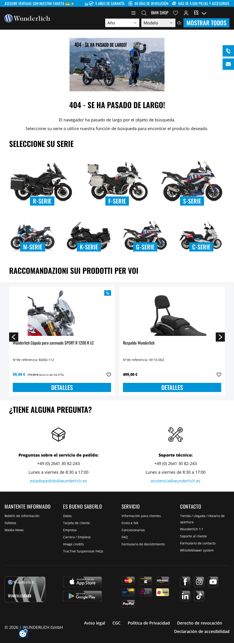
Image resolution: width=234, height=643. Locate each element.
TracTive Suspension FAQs (83, 551)
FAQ (125, 537)
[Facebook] (185, 582)
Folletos (10, 523)
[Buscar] (144, 12)
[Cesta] (226, 12)
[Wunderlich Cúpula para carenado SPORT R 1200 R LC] (62, 313)
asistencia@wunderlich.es (175, 481)
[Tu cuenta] (186, 12)
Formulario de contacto (197, 543)
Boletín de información (22, 516)
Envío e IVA (130, 523)
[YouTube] (213, 582)
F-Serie (117, 200)
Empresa (70, 530)
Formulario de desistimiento (143, 544)
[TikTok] (199, 596)
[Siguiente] (220, 336)
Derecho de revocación (199, 623)
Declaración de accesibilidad (201, 631)
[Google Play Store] (82, 596)
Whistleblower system (197, 550)
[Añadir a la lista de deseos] (108, 374)
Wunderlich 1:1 (191, 529)
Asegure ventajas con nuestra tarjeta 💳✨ (39, 3)
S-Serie (192, 200)
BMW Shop (159, 13)
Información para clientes (141, 516)
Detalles (62, 387)
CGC (116, 623)
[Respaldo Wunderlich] (172, 313)
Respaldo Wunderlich (138, 343)
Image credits (73, 544)
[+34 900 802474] (228, 51)
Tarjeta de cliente (76, 523)
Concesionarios (133, 530)
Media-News (14, 530)
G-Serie (145, 246)
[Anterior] (13, 336)
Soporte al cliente (193, 536)
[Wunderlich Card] (25, 589)
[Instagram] (199, 582)
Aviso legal (94, 623)
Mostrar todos (206, 22)
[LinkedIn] (185, 596)
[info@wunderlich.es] (228, 64)
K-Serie (89, 246)
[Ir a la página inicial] (27, 18)
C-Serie (201, 246)
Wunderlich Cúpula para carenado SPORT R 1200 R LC (53, 343)
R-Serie (42, 200)
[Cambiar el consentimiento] (23, 633)
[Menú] (133, 12)
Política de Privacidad (149, 623)
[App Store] (82, 582)
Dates (67, 516)
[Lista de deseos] (175, 12)
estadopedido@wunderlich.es (58, 481)
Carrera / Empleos (77, 537)
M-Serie (32, 246)
